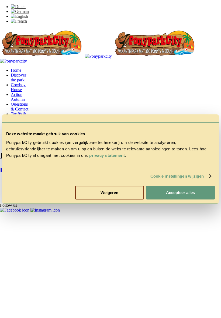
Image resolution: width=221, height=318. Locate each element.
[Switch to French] (19, 21)
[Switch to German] (20, 11)
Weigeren (109, 192)
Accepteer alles (180, 192)
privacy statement (107, 155)
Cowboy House (18, 87)
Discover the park (18, 77)
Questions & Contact (19, 106)
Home (16, 70)
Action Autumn (18, 97)
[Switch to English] (19, 16)
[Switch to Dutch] (18, 6)
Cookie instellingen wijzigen (177, 176)
